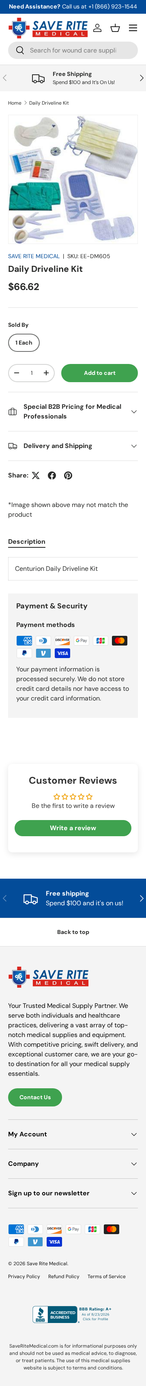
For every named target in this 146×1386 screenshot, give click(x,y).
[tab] (26, 541)
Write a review (73, 828)
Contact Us (35, 1097)
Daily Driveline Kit (49, 103)
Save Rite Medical (47, 1263)
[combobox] (73, 50)
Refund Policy (63, 1276)
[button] (115, 28)
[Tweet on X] (36, 475)
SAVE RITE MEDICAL (34, 256)
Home (14, 103)
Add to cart (100, 372)
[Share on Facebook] (52, 475)
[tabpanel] (73, 568)
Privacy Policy (24, 1276)
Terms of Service (107, 1276)
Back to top (73, 932)
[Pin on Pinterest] (68, 475)
